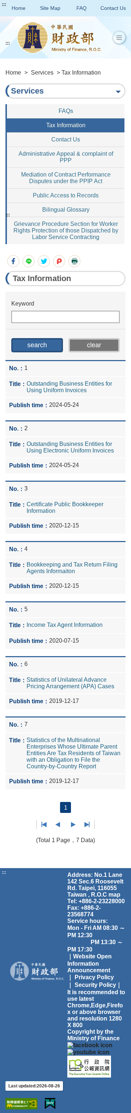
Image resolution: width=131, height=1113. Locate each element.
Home (18, 8)
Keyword (22, 303)
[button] (119, 37)
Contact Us (113, 8)
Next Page (73, 824)
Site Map (50, 8)
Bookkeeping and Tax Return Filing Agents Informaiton (72, 567)
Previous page (57, 824)
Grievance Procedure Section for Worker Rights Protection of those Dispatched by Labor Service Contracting (65, 230)
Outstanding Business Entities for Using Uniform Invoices (69, 387)
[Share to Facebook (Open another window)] (13, 261)
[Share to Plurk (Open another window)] (59, 261)
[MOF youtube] (88, 1052)
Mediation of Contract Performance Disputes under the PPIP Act (66, 177)
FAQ (81, 8)
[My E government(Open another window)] (50, 1103)
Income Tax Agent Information (65, 625)
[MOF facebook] (89, 1045)
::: (4, 4)
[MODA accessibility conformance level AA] (21, 1103)
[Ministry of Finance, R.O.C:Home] (59, 37)
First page (44, 824)
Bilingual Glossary (66, 210)
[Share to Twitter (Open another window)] (44, 261)
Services (42, 72)
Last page (86, 824)
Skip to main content (27, 4)
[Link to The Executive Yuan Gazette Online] (89, 1066)
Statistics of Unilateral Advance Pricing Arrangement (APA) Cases (70, 683)
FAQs (66, 111)
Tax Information (66, 125)
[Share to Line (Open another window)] (29, 261)
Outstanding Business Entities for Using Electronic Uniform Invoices (70, 447)
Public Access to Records (66, 195)
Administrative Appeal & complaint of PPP (66, 157)
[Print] (74, 261)
